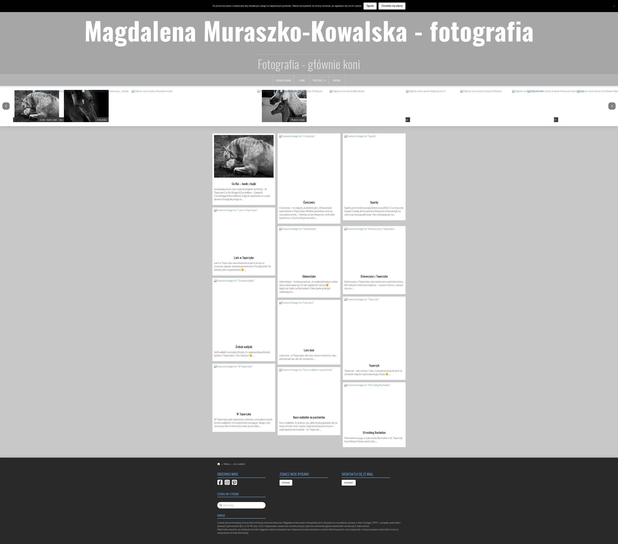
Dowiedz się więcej (392, 5)
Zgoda (370, 5)
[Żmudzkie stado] (185, 106)
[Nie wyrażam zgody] (614, 6)
